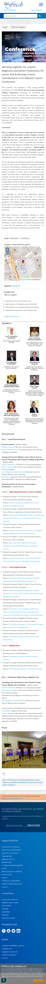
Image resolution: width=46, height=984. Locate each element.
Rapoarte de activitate (10, 853)
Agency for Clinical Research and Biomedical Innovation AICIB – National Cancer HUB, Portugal (34, 393)
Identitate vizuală (8, 918)
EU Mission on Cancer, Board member (11, 367)
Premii (4, 868)
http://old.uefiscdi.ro (15, 798)
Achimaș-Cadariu (34, 339)
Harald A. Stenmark (8, 447)
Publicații (5, 909)
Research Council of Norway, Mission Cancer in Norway (11, 391)
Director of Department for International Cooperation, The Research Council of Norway (34, 421)
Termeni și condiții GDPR (11, 881)
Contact (5, 887)
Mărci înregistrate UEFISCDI (12, 871)
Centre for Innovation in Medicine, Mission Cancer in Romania (34, 368)
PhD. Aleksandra (11, 414)
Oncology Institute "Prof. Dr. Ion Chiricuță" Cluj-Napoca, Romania (34, 344)
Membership (6, 862)
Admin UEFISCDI (36, 10)
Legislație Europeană (9, 952)
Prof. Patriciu (34, 338)
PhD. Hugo (34, 386)
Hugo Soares (6, 477)
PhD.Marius (34, 362)
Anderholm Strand (11, 386)
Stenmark (11, 338)
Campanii (5, 915)
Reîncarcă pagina (18, 27)
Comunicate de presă (10, 899)
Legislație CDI (7, 949)
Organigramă (7, 856)
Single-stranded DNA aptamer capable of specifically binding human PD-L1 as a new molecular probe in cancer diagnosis (23, 518)
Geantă (34, 364)
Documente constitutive (11, 847)
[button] (7, 749)
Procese (5, 958)
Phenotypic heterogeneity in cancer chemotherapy (25, 669)
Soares (34, 388)
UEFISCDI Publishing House (12, 884)
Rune (34, 414)
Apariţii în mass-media (10, 902)
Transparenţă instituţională (12, 865)
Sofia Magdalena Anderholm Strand (14, 472)
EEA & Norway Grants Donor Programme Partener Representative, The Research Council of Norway (11, 421)
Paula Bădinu (6, 711)
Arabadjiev (11, 364)
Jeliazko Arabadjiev (8, 464)
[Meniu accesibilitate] (4, 980)
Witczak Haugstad (11, 415)
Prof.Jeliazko (11, 362)
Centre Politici (7, 874)
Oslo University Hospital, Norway (11, 341)
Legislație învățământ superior (13, 945)
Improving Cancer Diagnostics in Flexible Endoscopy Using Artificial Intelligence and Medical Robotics (20, 546)
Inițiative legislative (9, 955)
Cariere (4, 878)
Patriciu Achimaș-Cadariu (10, 450)
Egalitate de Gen (8, 859)
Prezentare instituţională (11, 850)
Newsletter (6, 912)
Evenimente (6, 905)
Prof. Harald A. (12, 336)
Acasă (4, 27)
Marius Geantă (7, 467)
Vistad (34, 416)
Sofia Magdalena (11, 385)
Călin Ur (4, 713)
